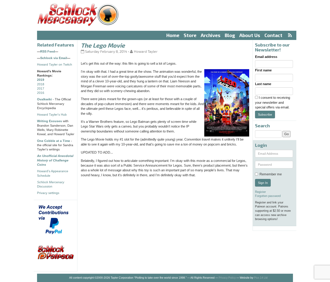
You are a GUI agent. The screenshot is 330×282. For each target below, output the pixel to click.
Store (190, 35)
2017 (40, 88)
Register (260, 192)
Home (172, 35)
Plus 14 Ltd (261, 277)
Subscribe (265, 114)
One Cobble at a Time (53, 141)
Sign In (263, 183)
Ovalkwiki (45, 99)
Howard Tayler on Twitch (54, 64)
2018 (40, 84)
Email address (266, 57)
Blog (230, 35)
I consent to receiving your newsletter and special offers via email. (272, 102)
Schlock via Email (53, 58)
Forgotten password (268, 196)
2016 (40, 93)
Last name (263, 84)
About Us (249, 35)
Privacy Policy (227, 277)
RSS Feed (47, 51)
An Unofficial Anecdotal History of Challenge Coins (55, 160)
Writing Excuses (49, 121)
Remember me (271, 174)
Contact (273, 35)
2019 (40, 80)
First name (263, 70)
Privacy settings (48, 193)
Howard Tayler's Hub (52, 114)
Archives (210, 35)
